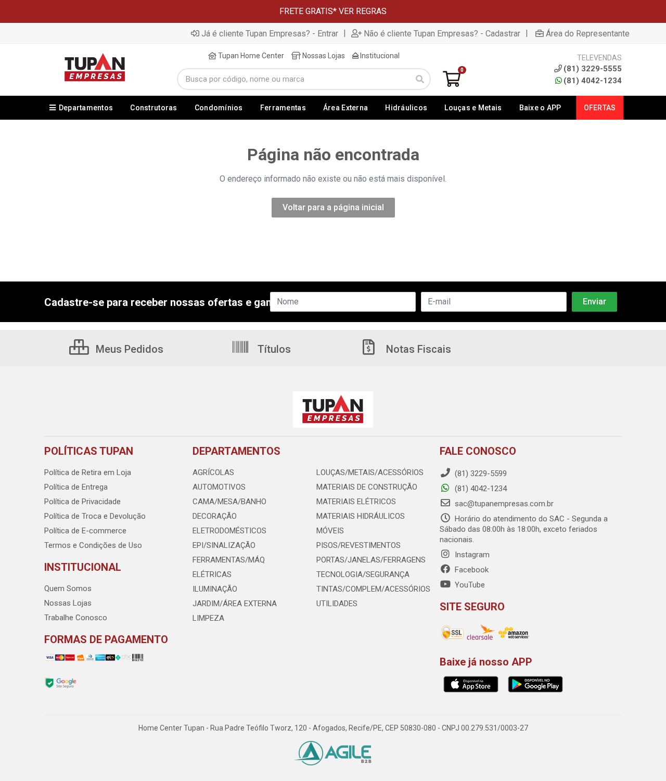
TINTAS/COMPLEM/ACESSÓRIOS (373, 589)
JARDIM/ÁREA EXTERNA (235, 603)
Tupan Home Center (250, 56)
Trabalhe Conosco (75, 617)
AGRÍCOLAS (213, 472)
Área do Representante (588, 33)
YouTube (469, 585)
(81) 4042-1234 (592, 80)
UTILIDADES (336, 603)
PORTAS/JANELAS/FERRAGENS (371, 560)
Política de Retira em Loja (87, 472)
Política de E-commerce (85, 530)
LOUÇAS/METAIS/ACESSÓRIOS (370, 472)
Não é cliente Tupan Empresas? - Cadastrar (442, 33)
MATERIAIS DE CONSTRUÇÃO (366, 487)
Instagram (471, 554)
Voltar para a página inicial (333, 207)
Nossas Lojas (323, 56)
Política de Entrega (76, 487)
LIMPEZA (208, 618)
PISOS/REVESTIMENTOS (358, 545)
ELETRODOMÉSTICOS (229, 530)
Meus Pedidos (128, 349)
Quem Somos (68, 588)
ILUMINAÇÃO (215, 589)
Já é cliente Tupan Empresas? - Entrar (269, 33)
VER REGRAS (363, 11)
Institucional (379, 56)
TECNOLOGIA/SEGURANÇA (362, 574)
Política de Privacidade (82, 501)
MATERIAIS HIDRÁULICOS (360, 516)
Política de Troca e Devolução (95, 516)
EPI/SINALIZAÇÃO (224, 545)
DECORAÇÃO (215, 516)
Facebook (471, 569)
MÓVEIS (330, 530)
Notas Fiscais (417, 349)
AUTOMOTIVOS (219, 487)
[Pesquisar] (420, 79)
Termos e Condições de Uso (93, 545)
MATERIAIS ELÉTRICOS (356, 501)
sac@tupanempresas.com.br (503, 503)
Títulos (273, 349)
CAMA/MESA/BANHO (229, 501)
